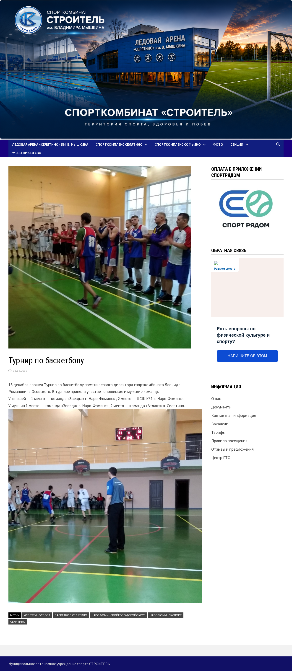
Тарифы (218, 432)
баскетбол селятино (71, 615)
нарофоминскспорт (166, 615)
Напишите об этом (247, 356)
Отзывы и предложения (232, 449)
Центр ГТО (220, 457)
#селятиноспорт (37, 615)
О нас (216, 398)
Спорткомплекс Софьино (178, 144)
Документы (221, 407)
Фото (218, 144)
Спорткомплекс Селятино (119, 144)
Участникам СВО (26, 152)
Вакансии (219, 423)
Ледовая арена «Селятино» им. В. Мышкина (50, 144)
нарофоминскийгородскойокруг (118, 615)
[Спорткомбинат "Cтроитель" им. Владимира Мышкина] (146, 70)
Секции (236, 144)
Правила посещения (229, 440)
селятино (17, 621)
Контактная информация (233, 415)
